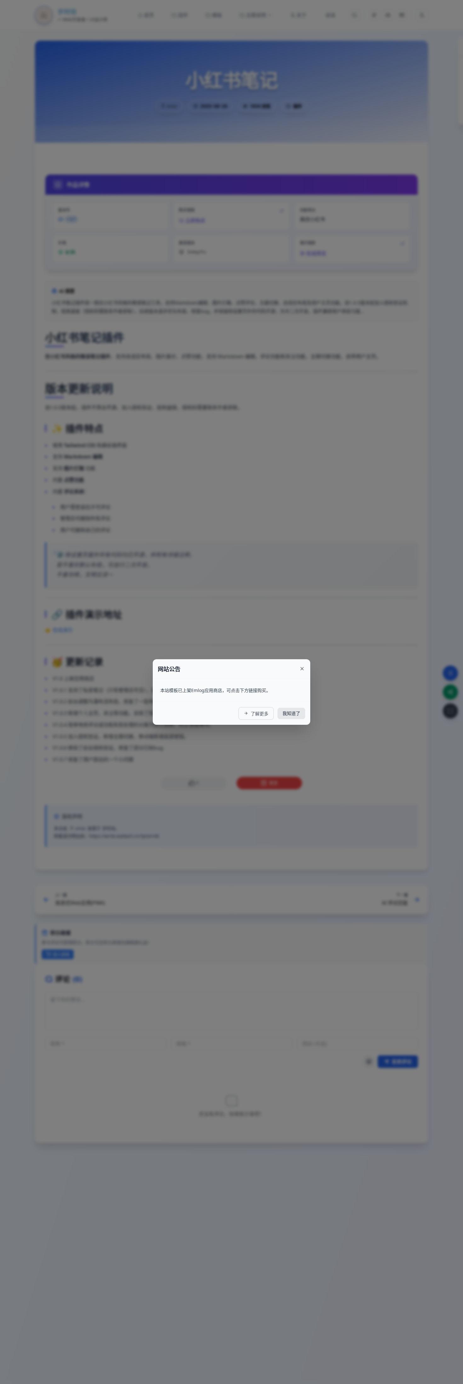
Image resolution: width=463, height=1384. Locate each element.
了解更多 (258, 714)
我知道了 (291, 713)
